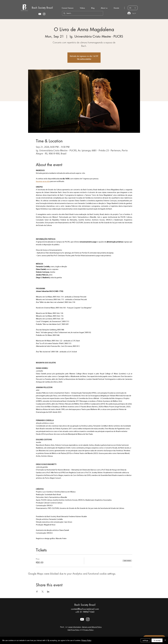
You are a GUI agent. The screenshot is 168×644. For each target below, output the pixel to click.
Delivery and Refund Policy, (92, 627)
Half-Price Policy (74, 630)
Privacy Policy (88, 630)
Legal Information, (74, 627)
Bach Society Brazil (42, 7)
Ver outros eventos (84, 59)
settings (145, 640)
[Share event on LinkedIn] (48, 591)
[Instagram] (44, 14)
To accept (157, 640)
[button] (104, 8)
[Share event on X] (42, 591)
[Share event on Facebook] (37, 591)
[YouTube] (39, 14)
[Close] (165, 640)
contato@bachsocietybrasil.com (85, 608)
